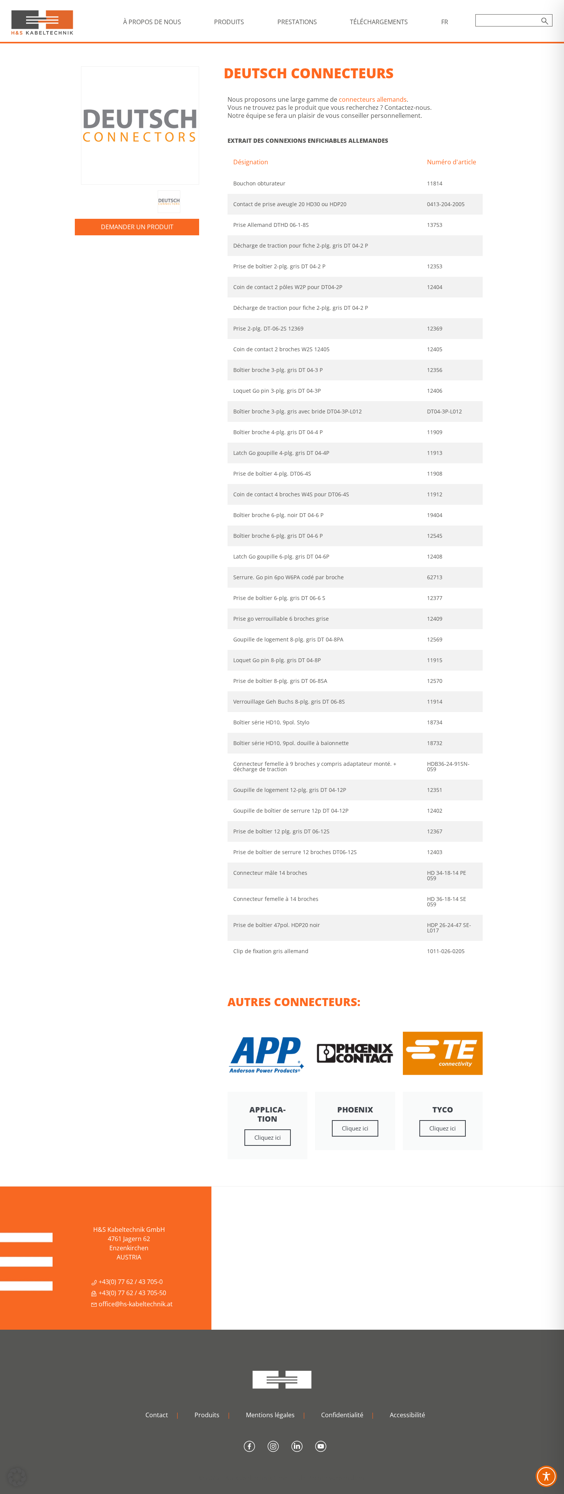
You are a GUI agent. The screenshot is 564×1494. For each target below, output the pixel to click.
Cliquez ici (267, 1137)
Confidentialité (342, 1415)
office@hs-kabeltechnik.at (135, 1304)
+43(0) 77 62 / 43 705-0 (130, 1282)
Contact (156, 1415)
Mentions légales (270, 1415)
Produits (207, 1415)
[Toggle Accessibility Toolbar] (546, 1476)
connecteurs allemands (373, 99)
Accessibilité (407, 1415)
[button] (17, 1477)
